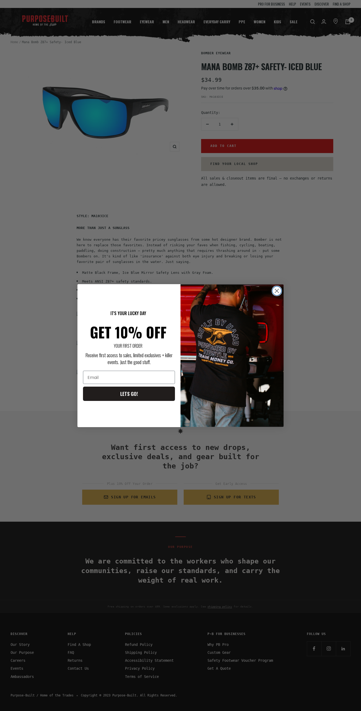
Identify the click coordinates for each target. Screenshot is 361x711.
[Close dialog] (276, 291)
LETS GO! (129, 393)
